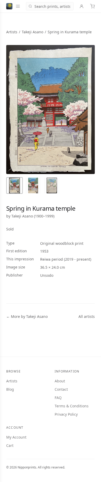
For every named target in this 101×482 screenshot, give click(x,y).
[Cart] (92, 6)
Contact (61, 389)
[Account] (81, 6)
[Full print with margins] (14, 185)
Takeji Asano (32, 31)
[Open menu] (18, 6)
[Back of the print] (52, 185)
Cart (9, 445)
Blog (10, 389)
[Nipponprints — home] (9, 6)
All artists (86, 316)
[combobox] (50, 6)
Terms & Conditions (72, 405)
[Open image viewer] (50, 109)
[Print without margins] (33, 185)
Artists (11, 31)
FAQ (58, 397)
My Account (16, 437)
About (60, 380)
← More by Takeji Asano (27, 316)
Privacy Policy (66, 414)
